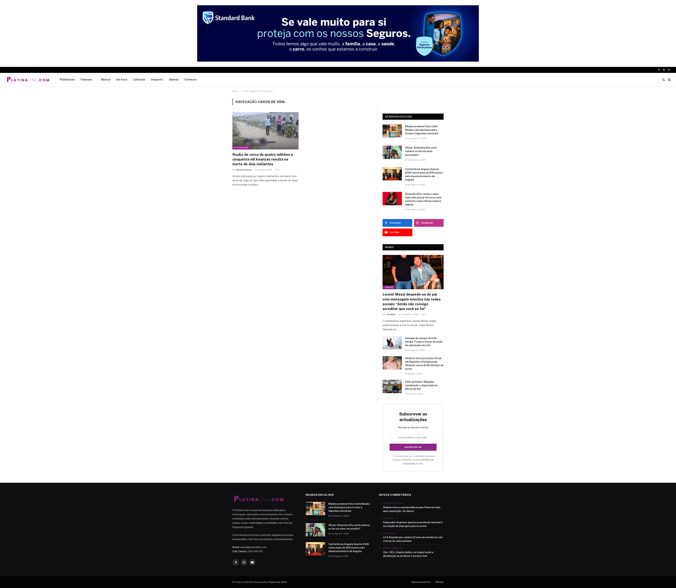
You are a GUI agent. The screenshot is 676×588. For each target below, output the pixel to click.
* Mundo (388, 287)
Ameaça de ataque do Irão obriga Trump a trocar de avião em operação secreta (424, 342)
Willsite (440, 582)
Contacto (190, 79)
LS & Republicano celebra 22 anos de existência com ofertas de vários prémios (412, 539)
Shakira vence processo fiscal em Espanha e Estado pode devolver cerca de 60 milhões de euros (424, 363)
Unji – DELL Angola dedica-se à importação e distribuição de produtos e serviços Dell (408, 554)
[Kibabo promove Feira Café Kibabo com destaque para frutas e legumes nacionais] (392, 131)
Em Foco (121, 79)
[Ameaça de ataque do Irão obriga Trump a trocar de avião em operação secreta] (392, 342)
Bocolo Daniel (391, 548)
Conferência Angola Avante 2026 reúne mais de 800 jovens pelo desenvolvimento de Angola (424, 174)
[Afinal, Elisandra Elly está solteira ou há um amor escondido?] (392, 152)
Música (105, 79)
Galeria (173, 79)
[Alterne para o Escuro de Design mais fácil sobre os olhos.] (664, 79)
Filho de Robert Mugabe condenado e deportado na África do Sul (421, 385)
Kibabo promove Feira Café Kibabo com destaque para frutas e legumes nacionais (422, 130)
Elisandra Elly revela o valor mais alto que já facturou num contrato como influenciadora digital (423, 199)
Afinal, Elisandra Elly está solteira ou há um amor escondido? (421, 151)
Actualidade (241, 147)
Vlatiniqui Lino (391, 503)
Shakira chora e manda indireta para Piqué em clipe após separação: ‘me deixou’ (411, 509)
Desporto (157, 79)
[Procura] (669, 80)
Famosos (86, 79)
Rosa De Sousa (244, 169)
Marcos (387, 533)
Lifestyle (139, 79)
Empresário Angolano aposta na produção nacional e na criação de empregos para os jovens (413, 524)
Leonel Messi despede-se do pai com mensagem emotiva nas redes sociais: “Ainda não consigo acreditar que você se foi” (412, 301)
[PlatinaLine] (28, 79)
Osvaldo (391, 314)
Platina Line (274, 582)
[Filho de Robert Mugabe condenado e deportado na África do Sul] (392, 386)
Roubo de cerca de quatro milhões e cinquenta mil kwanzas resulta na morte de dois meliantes (262, 159)
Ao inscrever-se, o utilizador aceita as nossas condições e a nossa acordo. (413, 460)
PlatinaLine (67, 79)
